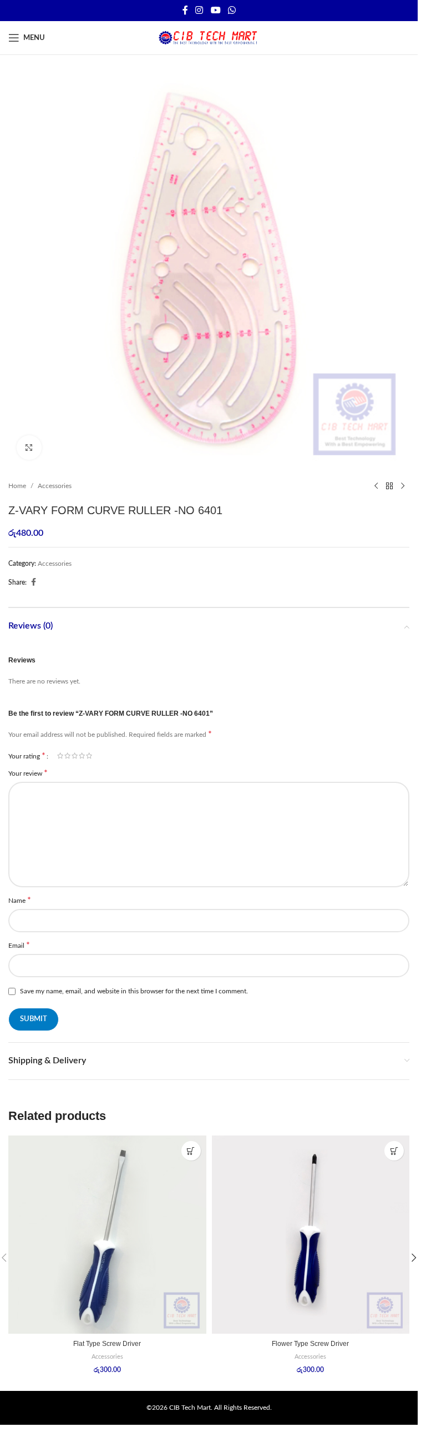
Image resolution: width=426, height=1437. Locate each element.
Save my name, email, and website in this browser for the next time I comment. (134, 991)
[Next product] (402, 486)
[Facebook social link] (185, 10)
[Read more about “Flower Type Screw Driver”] (394, 1150)
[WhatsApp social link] (231, 10)
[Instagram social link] (199, 10)
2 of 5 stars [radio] (67, 755)
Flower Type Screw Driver (310, 1344)
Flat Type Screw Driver (107, 1344)
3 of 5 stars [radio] (74, 755)
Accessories (55, 486)
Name (19, 900)
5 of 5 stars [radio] (89, 755)
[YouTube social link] (215, 10)
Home (17, 486)
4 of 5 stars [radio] (81, 755)
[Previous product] (376, 486)
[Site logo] (209, 37)
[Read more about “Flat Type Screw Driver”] (191, 1150)
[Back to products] (389, 486)
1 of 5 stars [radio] (60, 755)
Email (19, 945)
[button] (414, 1258)
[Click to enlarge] (29, 447)
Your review (28, 772)
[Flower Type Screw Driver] (311, 1234)
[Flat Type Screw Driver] (107, 1234)
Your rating (26, 755)
